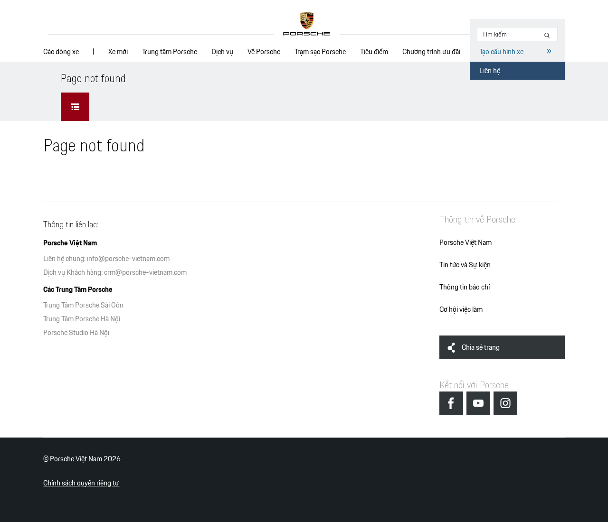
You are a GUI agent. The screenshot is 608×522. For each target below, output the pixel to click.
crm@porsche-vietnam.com (145, 272)
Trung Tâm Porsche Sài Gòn (83, 305)
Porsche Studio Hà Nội (76, 332)
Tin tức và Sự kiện (465, 264)
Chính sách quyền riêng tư (81, 483)
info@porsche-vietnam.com (128, 258)
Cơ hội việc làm (461, 309)
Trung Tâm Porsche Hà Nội (81, 319)
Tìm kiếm (548, 35)
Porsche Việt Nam (465, 242)
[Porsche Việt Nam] (306, 24)
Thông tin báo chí (464, 287)
